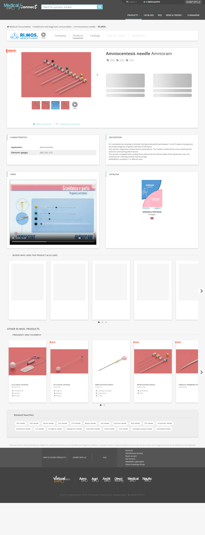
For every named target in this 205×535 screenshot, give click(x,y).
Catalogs (149, 15)
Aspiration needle (93, 429)
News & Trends (174, 15)
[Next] (97, 75)
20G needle (34, 423)
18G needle (20, 423)
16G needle (104, 423)
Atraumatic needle (165, 423)
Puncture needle (120, 423)
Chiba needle (109, 429)
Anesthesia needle (23, 429)
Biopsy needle (90, 423)
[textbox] (69, 6)
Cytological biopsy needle (142, 429)
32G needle (123, 429)
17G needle (39, 429)
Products (132, 15)
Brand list (129, 450)
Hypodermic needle (74, 429)
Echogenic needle (55, 429)
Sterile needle (48, 423)
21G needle (76, 423)
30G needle (135, 423)
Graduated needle (163, 429)
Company (60, 35)
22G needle (62, 423)
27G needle (148, 423)
